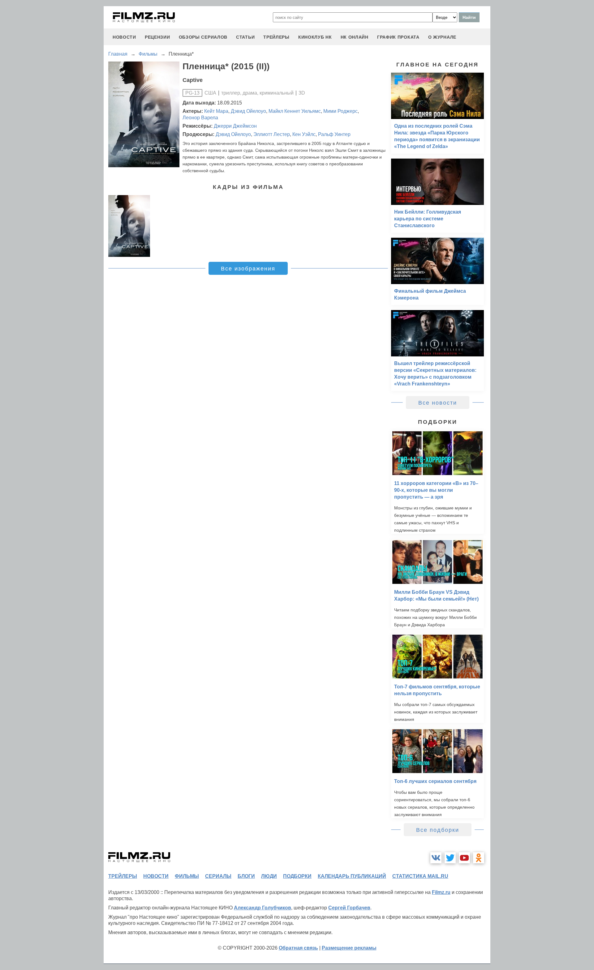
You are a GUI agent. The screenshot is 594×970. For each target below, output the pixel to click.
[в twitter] (450, 857)
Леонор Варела (200, 117)
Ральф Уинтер (334, 134)
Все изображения (248, 269)
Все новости (437, 403)
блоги (246, 876)
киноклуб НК (315, 37)
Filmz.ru (441, 892)
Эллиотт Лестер (271, 134)
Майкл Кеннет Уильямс (295, 111)
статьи (245, 37)
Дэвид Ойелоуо (248, 111)
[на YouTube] (464, 857)
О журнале (442, 37)
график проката (398, 37)
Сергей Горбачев (349, 907)
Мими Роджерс (340, 111)
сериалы (218, 876)
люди (269, 876)
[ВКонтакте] (435, 857)
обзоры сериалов (203, 37)
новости (124, 37)
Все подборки (437, 830)
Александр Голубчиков (262, 907)
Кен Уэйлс (304, 134)
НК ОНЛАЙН (354, 37)
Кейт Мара (216, 111)
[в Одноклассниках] (478, 857)
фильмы (187, 876)
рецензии (157, 37)
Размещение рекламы (349, 948)
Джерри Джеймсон (235, 126)
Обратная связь (298, 948)
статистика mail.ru (420, 876)
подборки (297, 876)
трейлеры (276, 37)
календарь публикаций (352, 876)
